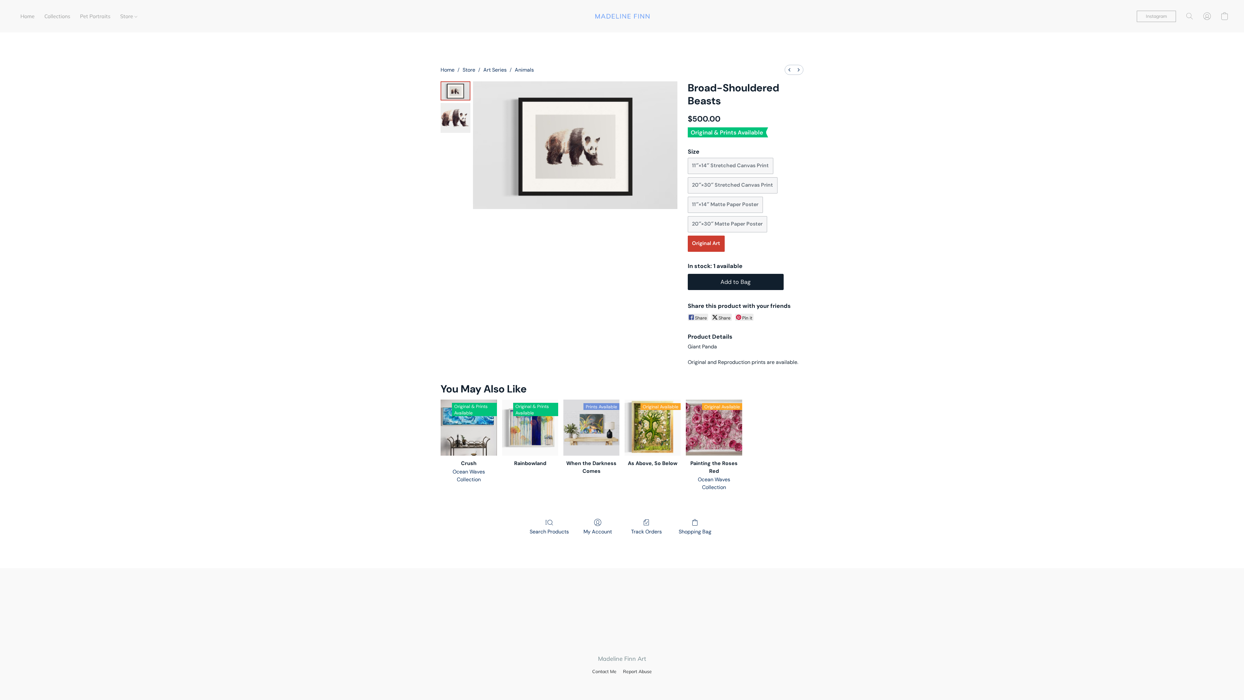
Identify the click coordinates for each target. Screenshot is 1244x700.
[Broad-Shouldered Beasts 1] (455, 118)
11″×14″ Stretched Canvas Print (730, 165)
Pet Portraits (95, 16)
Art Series (495, 69)
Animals (524, 69)
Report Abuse (637, 671)
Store (127, 16)
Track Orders (646, 531)
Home (27, 16)
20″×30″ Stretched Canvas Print (732, 184)
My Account (597, 531)
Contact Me (604, 671)
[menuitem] (789, 70)
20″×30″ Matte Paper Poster (727, 223)
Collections (57, 16)
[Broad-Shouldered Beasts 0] (455, 90)
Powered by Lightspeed (622, 683)
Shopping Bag (695, 531)
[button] (622, 16)
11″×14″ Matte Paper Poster (725, 204)
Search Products (549, 531)
